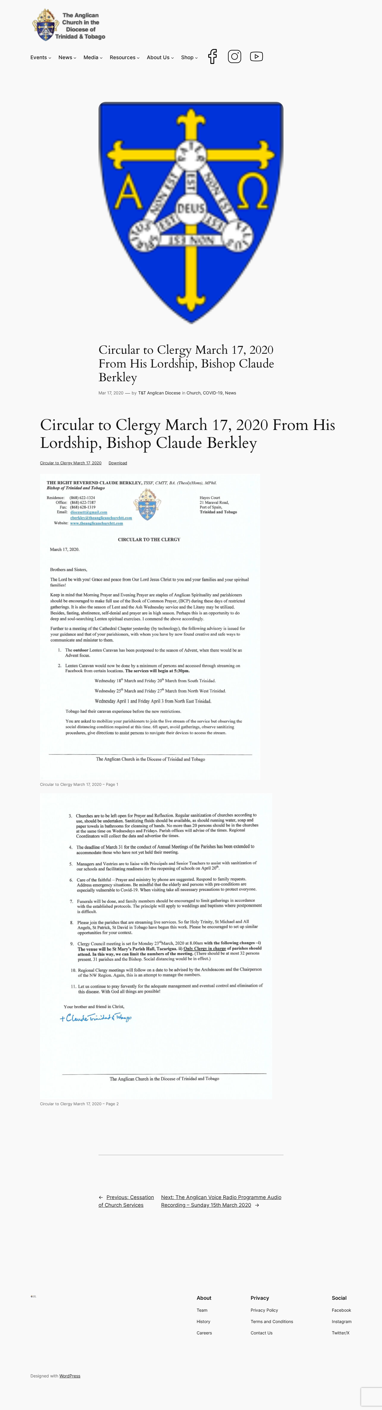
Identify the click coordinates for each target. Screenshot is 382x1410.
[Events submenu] (49, 57)
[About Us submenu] (172, 57)
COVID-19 (213, 392)
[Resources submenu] (138, 57)
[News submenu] (74, 57)
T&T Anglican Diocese (159, 392)
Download (118, 462)
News (230, 392)
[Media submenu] (101, 57)
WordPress (69, 1375)
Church (194, 392)
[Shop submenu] (196, 57)
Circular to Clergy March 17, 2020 (70, 462)
